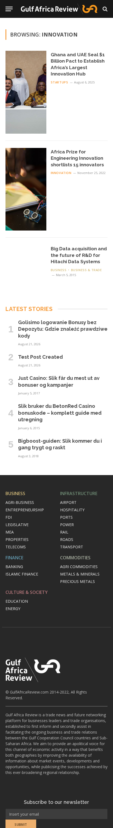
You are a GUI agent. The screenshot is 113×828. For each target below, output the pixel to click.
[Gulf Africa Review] (59, 9)
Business (15, 493)
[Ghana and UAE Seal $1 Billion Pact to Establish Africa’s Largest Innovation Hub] (25, 92)
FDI (8, 517)
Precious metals (77, 581)
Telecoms (15, 546)
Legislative (17, 524)
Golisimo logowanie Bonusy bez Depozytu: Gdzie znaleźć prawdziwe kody (63, 329)
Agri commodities (79, 566)
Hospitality (72, 509)
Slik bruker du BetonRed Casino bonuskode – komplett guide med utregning (59, 412)
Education (16, 601)
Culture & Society (26, 592)
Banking (14, 566)
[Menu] (9, 9)
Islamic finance (21, 574)
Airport (68, 502)
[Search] (104, 9)
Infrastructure (78, 493)
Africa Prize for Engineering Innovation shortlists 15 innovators (77, 158)
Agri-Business (19, 502)
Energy (12, 608)
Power (67, 524)
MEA (9, 532)
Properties (17, 539)
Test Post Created (40, 357)
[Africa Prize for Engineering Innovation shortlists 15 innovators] (25, 189)
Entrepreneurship (24, 509)
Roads (66, 539)
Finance (14, 558)
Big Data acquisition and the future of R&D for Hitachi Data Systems (79, 255)
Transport (71, 546)
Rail (64, 532)
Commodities (75, 558)
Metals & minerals (80, 574)
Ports (66, 517)
